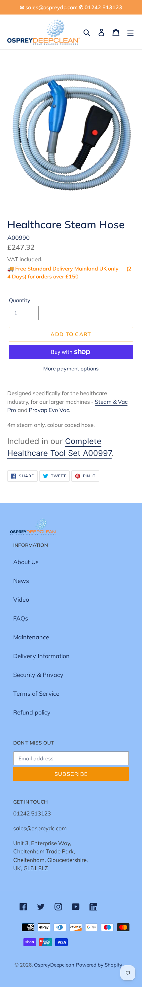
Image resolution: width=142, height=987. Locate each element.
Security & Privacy (38, 675)
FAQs (20, 618)
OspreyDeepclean (54, 965)
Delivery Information (41, 656)
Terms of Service (36, 693)
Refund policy (32, 712)
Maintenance (31, 637)
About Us (26, 562)
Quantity (19, 300)
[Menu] (130, 32)
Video (21, 599)
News (21, 581)
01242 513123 (32, 813)
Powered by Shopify (99, 965)
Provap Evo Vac (49, 409)
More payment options (71, 368)
